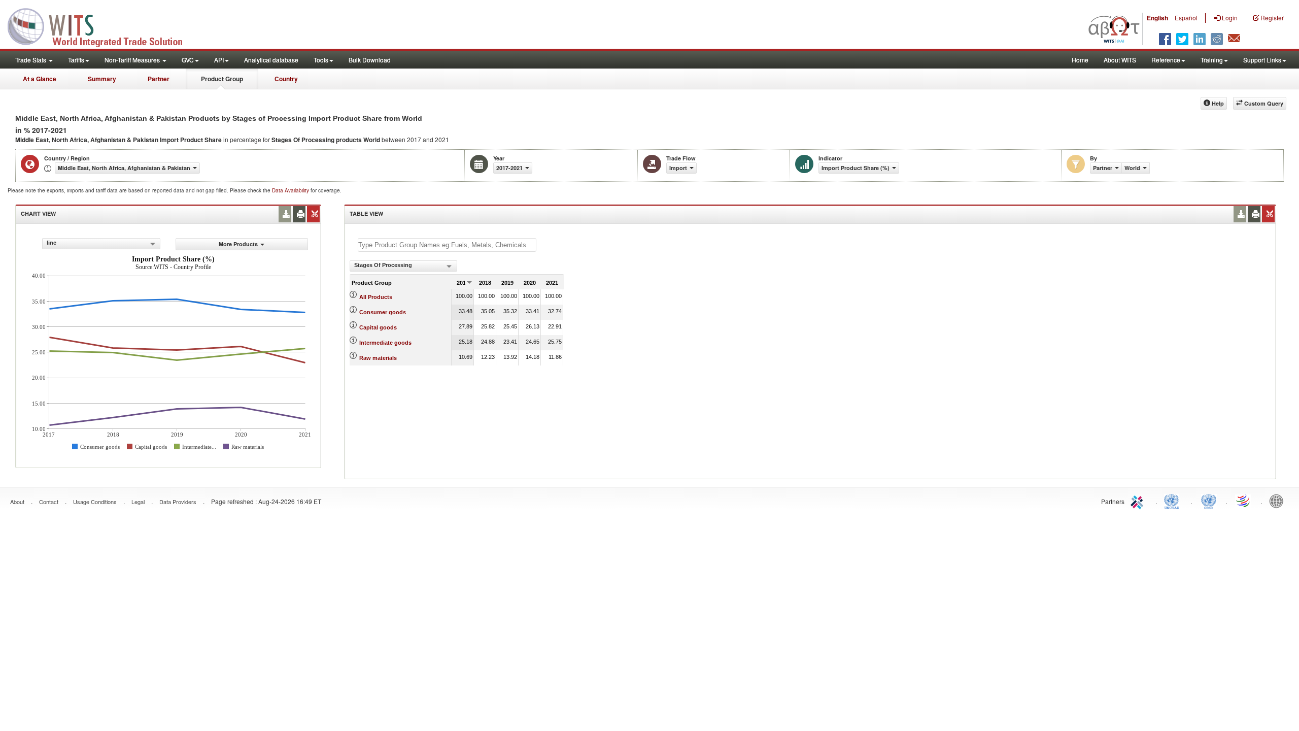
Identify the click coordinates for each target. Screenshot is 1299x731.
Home (1080, 59)
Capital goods (378, 327)
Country (286, 78)
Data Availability (291, 190)
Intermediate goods (385, 343)
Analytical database (271, 59)
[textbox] (447, 245)
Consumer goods (382, 312)
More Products (238, 244)
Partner (158, 78)
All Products (375, 297)
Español (1186, 17)
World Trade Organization (1244, 500)
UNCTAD (1174, 500)
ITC (1139, 500)
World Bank (1279, 500)
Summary (102, 78)
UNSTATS (1209, 500)
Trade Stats (31, 59)
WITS (101, 25)
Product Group (222, 78)
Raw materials (378, 358)
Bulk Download (370, 59)
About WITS (1120, 59)
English (1157, 17)
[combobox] (101, 243)
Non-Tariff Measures (133, 59)
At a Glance (39, 78)
